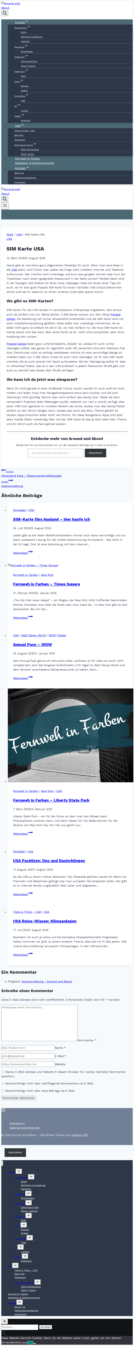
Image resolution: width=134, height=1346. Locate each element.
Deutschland (21, 1177)
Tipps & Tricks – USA (24, 130)
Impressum (19, 182)
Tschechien (20, 1238)
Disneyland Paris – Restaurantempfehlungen (31, 473)
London (24, 110)
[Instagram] (3, 1111)
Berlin (24, 32)
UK (15, 1248)
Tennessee (19, 140)
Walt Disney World (33, 635)
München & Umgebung (31, 37)
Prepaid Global (16, 343)
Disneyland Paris (29, 61)
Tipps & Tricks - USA (27, 912)
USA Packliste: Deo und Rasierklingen (49, 860)
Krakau (24, 90)
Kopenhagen (27, 51)
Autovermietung (12, 484)
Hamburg (25, 41)
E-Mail (60, 1056)
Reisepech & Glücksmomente (24, 1297)
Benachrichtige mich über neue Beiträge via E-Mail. (40, 1090)
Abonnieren (95, 452)
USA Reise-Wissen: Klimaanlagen (44, 921)
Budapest (26, 1261)
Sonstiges (19, 510)
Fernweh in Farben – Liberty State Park (51, 800)
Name (60, 1047)
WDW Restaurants (30, 149)
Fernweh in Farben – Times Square (46, 584)
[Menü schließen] (2, 1163)
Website (60, 1064)
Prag (23, 101)
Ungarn (18, 1257)
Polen (17, 1225)
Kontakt (12, 1303)
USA (9, 239)
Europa (12, 1172)
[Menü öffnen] (5, 206)
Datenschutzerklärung (25, 178)
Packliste (19, 851)
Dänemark (19, 1194)
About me (19, 173)
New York (18, 135)
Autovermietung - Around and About (47, 981)
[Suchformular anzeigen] (4, 13)
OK (30, 1342)
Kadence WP (79, 1135)
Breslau (24, 86)
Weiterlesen (23, 553)
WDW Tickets (57, 635)
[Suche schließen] (4, 1321)
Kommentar (87, 1040)
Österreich (19, 1216)
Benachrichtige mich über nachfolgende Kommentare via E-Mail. (49, 1083)
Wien (23, 76)
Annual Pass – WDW (32, 644)
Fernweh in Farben (25, 575)
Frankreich (19, 1203)
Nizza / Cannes (28, 66)
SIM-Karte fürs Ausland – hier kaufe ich (51, 519)
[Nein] (34, 1343)
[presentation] (70, 565)
